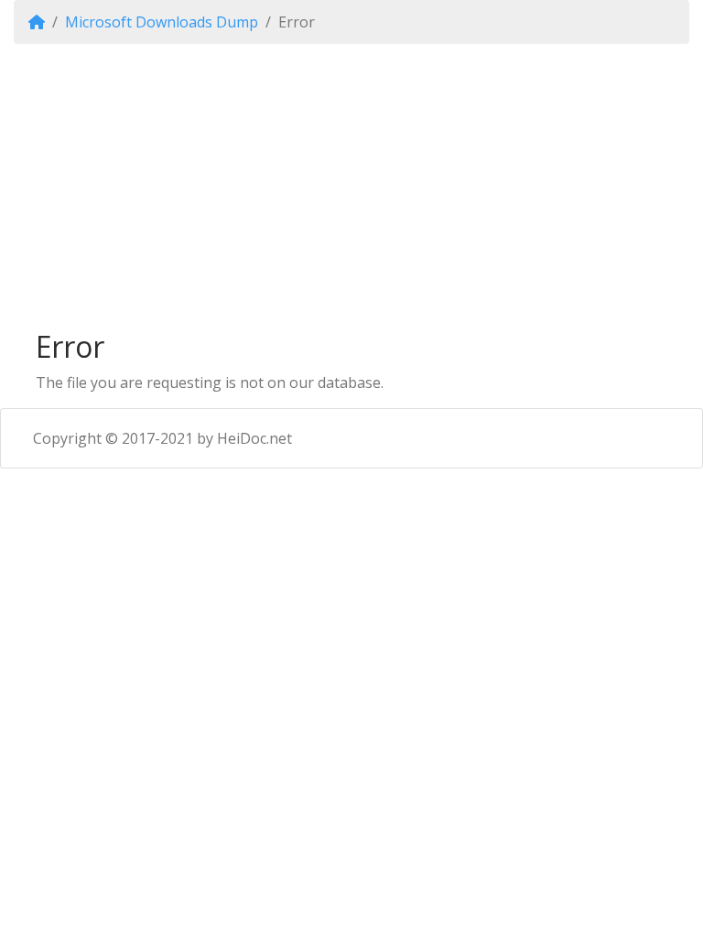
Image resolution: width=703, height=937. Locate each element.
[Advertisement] (351, 187)
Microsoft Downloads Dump (161, 22)
